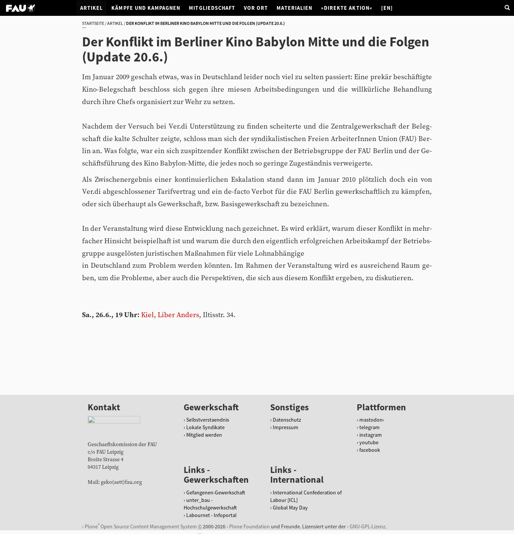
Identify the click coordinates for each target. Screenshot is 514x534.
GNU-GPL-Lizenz (367, 526)
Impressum (285, 427)
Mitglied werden (204, 434)
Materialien (294, 8)
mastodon (371, 419)
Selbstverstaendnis (207, 419)
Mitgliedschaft (212, 8)
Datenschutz (287, 419)
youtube (369, 442)
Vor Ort (256, 8)
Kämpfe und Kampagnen (145, 8)
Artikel (91, 8)
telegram (369, 427)
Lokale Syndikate (205, 427)
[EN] (387, 8)
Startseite (93, 23)
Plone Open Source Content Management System (141, 526)
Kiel (147, 315)
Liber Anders (178, 315)
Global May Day (290, 507)
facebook (369, 450)
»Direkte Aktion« (347, 8)
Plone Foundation (249, 526)
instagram (370, 434)
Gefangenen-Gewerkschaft (215, 492)
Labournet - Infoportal (211, 515)
